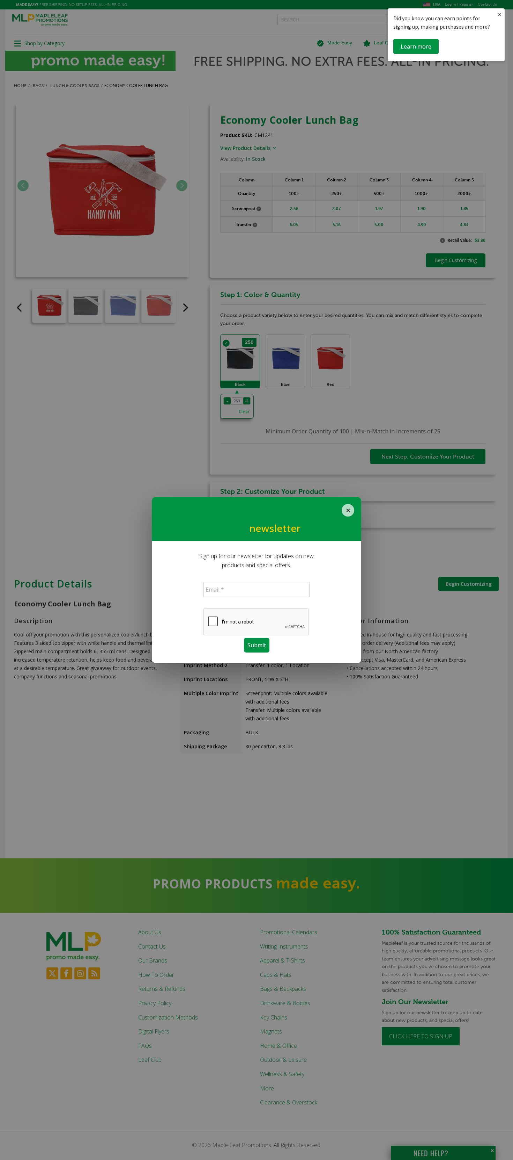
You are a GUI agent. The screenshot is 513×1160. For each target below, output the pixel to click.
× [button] (499, 14)
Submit (256, 645)
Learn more (416, 46)
